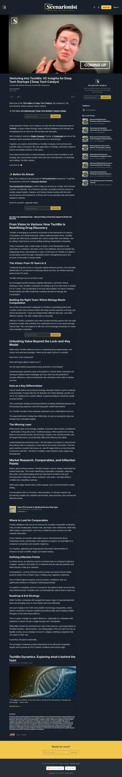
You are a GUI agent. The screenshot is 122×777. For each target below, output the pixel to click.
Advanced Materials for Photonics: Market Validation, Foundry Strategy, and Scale (100, 120)
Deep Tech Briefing (44, 111)
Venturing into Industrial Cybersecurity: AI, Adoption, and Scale (101, 129)
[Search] (94, 7)
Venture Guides (60, 111)
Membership (29, 111)
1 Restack (23, 735)
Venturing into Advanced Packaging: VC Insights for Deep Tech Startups (101, 155)
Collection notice (74, 763)
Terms (66, 763)
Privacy (61, 763)
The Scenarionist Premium (20, 186)
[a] (85, 121)
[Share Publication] (98, 7)
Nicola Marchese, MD (24, 509)
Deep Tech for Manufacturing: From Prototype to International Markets (101, 138)
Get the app (70, 768)
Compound (58, 136)
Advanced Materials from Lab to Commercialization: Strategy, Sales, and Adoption (101, 164)
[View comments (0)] (117, 44)
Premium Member (39, 182)
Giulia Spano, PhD (14, 663)
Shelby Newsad (37, 136)
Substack (51, 773)
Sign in (116, 7)
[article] (97, 121)
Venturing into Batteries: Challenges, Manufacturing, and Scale (101, 173)
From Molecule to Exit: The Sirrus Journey (101, 181)
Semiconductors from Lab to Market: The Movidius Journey (100, 146)
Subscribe (106, 7)
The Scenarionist (14, 89)
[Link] (6, 174)
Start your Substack (56, 768)
